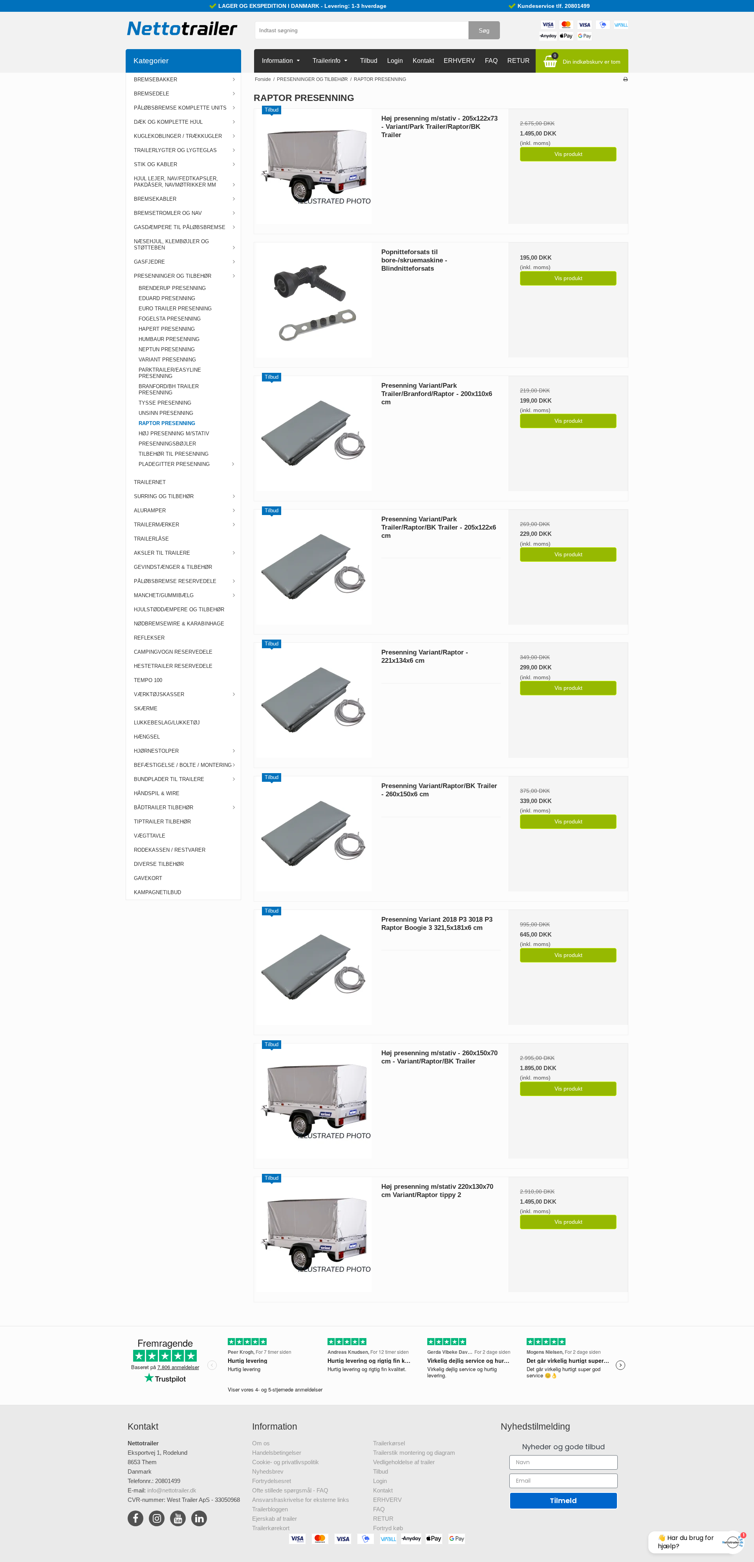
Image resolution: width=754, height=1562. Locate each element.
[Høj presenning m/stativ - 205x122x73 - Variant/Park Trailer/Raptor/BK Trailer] (313, 168)
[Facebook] (135, 1519)
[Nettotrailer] (182, 28)
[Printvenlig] (625, 79)
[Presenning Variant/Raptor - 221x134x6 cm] (313, 702)
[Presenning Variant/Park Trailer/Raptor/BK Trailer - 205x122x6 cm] (313, 569)
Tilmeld (563, 1500)
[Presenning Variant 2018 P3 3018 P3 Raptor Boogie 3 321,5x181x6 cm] (313, 969)
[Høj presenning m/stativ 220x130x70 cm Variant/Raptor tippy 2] (313, 1236)
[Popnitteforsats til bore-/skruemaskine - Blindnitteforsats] (313, 302)
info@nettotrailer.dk (171, 1490)
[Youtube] (178, 1519)
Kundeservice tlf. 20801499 (554, 6)
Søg (484, 30)
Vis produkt (568, 154)
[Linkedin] (199, 1519)
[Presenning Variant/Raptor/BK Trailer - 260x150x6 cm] (313, 836)
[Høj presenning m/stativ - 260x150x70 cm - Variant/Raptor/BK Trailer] (313, 1103)
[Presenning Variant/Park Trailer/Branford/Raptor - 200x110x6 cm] (313, 435)
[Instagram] (157, 1519)
